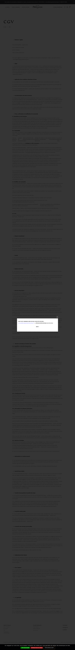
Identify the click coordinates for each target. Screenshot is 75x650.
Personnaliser (49, 647)
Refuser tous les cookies (37, 647)
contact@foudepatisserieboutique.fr (26, 323)
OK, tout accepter (25, 647)
